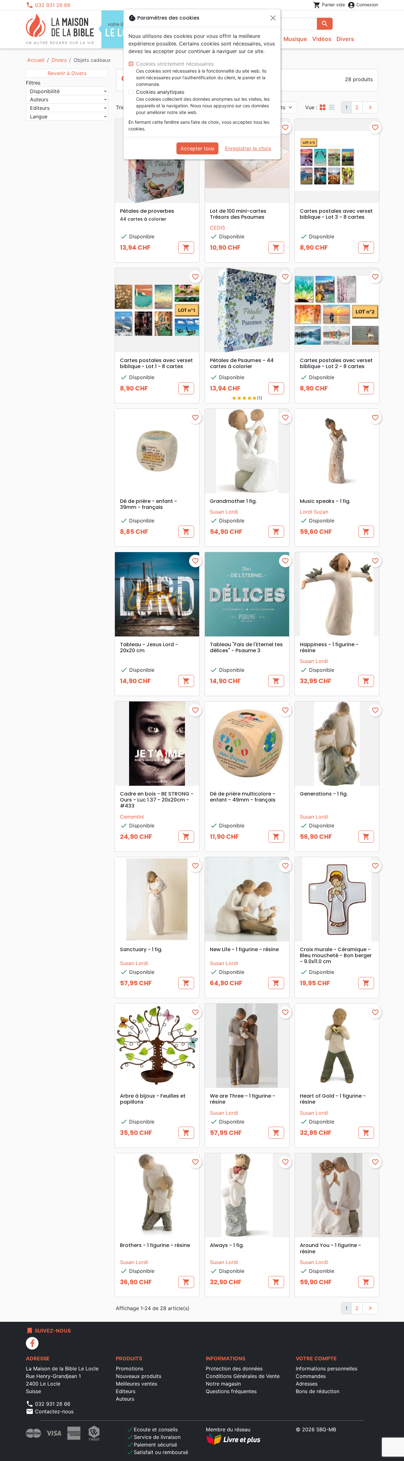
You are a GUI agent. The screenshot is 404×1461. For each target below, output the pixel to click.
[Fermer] (273, 18)
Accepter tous (197, 148)
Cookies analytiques (160, 92)
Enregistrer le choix (248, 148)
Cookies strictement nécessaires (175, 64)
